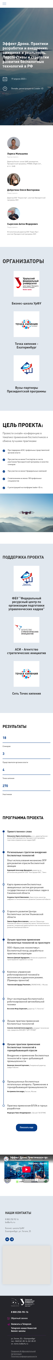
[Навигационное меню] (4, 4)
